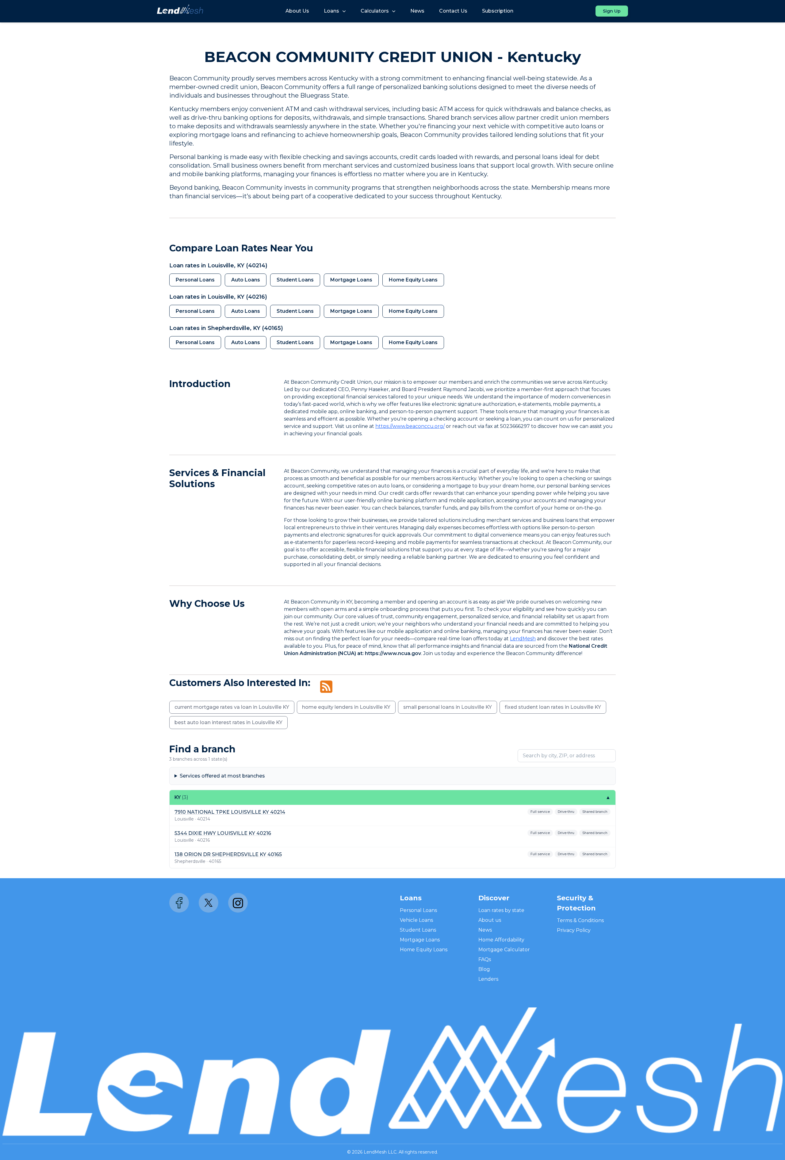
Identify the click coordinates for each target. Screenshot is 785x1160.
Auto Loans (245, 280)
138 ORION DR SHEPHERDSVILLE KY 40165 (228, 854)
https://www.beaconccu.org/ (410, 426)
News (485, 930)
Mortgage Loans (351, 280)
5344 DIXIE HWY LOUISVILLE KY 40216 (222, 833)
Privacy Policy (574, 930)
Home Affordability (501, 940)
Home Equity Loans (413, 280)
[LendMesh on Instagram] (238, 903)
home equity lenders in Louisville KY (346, 707)
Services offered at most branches (222, 776)
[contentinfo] (392, 137)
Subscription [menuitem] (497, 11)
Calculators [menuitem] (375, 11)
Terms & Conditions (580, 920)
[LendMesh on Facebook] (179, 903)
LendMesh (523, 639)
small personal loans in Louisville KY (447, 707)
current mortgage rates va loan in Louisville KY (231, 707)
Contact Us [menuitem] (453, 11)
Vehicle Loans (416, 920)
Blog (484, 969)
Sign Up (612, 11)
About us (489, 920)
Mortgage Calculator (504, 949)
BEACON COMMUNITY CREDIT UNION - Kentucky (392, 56)
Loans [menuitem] (331, 11)
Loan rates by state (501, 910)
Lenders (488, 979)
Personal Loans (195, 280)
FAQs (484, 959)
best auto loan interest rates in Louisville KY (228, 722)
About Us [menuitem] (297, 11)
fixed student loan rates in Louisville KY (553, 707)
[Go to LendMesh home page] (180, 11)
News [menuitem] (417, 11)
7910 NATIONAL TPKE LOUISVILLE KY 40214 (229, 812)
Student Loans (295, 280)
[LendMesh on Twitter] (208, 903)
